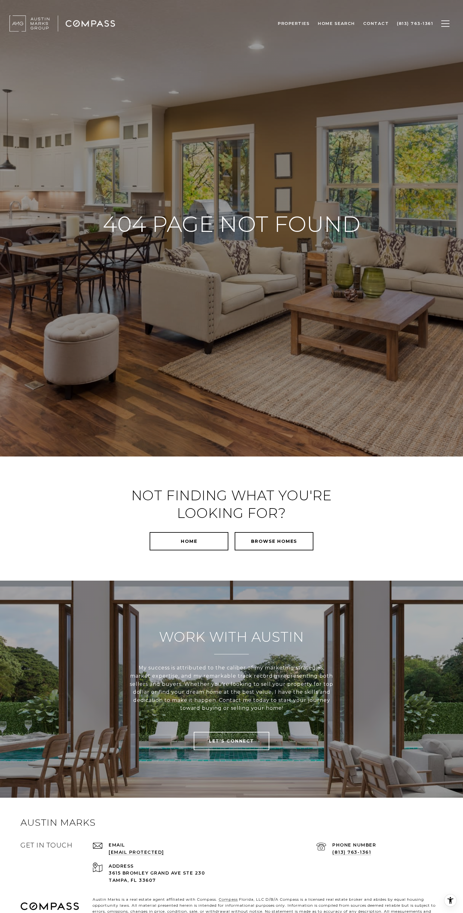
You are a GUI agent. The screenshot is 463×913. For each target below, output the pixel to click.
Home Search (336, 23)
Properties (294, 23)
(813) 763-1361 (351, 852)
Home (189, 541)
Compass (228, 899)
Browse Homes (274, 541)
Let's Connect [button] (231, 741)
